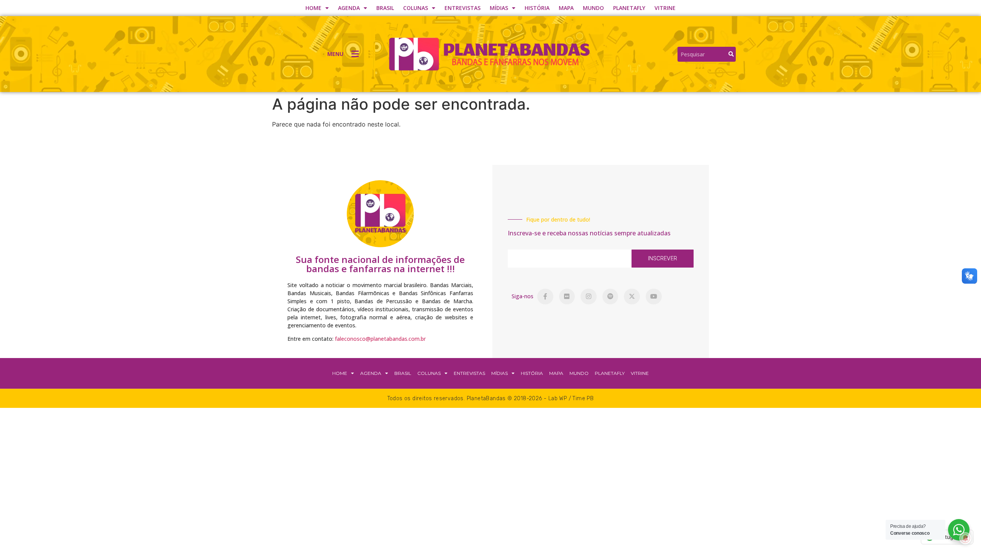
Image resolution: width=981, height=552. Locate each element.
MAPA (566, 8)
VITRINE (665, 8)
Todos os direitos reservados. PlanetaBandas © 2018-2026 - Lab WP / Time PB (490, 398)
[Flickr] (567, 297)
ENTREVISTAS (463, 8)
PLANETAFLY (629, 8)
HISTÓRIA (537, 8)
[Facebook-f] (545, 297)
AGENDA (349, 8)
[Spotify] (610, 297)
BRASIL (385, 8)
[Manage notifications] (965, 538)
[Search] (731, 54)
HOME (313, 8)
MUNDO (593, 8)
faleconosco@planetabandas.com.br (380, 338)
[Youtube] (654, 297)
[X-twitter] (632, 297)
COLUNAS (415, 8)
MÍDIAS (499, 8)
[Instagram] (589, 297)
